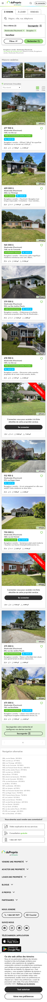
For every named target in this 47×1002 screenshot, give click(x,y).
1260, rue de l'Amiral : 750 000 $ (12, 800)
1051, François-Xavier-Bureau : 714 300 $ (14, 795)
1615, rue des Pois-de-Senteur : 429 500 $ (15, 802)
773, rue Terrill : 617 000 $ (10, 806)
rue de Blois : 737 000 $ (9, 783)
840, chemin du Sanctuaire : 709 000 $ (14, 777)
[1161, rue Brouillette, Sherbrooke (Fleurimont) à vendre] (23, 683)
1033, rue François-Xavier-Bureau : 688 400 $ (16, 767)
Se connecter (40, 3)
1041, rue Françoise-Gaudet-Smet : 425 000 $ (16, 790)
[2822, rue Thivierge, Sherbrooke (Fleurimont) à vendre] (23, 169)
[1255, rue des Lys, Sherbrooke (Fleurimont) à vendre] (23, 339)
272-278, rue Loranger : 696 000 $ (12, 811)
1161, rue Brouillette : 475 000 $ (11, 813)
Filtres (11, 41)
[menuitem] (23, 862)
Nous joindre (8, 909)
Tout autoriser (23, 989)
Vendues (34, 12)
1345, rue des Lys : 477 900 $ (11, 761)
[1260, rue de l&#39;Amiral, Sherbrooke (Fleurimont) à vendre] (23, 513)
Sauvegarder (22, 733)
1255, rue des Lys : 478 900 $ (11, 772)
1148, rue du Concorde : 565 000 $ (12, 765)
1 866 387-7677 (13, 915)
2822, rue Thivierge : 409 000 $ (11, 763)
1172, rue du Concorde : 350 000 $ (12, 779)
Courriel (32, 915)
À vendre (8, 12)
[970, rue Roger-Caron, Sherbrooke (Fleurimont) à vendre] (23, 456)
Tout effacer (9, 35)
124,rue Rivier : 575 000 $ (10, 774)
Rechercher (32, 41)
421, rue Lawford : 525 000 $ (11, 797)
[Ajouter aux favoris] (41, 128)
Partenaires (8, 900)
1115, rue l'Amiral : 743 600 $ (10, 804)
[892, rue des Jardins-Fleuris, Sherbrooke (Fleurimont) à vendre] (23, 627)
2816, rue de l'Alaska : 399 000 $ (12, 758)
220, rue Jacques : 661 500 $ (11, 788)
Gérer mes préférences (23, 996)
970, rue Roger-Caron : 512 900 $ (12, 793)
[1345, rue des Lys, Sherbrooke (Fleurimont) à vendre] (23, 108)
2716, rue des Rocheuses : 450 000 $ (13, 781)
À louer (22, 12)
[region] (23, 977)
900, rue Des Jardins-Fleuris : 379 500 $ (14, 770)
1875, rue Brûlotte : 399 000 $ (11, 786)
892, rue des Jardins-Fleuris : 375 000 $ (14, 809)
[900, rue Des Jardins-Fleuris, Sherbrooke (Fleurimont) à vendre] (23, 282)
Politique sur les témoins (26, 984)
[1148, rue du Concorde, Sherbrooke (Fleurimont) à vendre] (23, 225)
